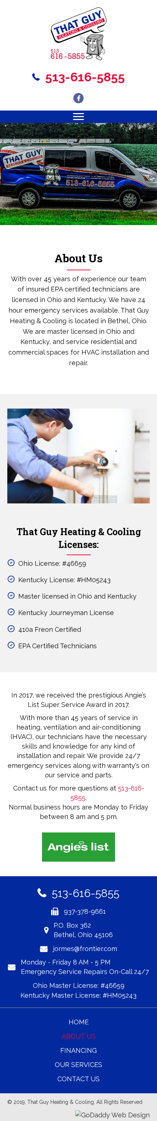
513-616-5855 (85, 893)
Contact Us (78, 1079)
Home (79, 1022)
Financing (78, 1050)
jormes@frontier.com (85, 948)
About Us (79, 1036)
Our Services (78, 1064)
